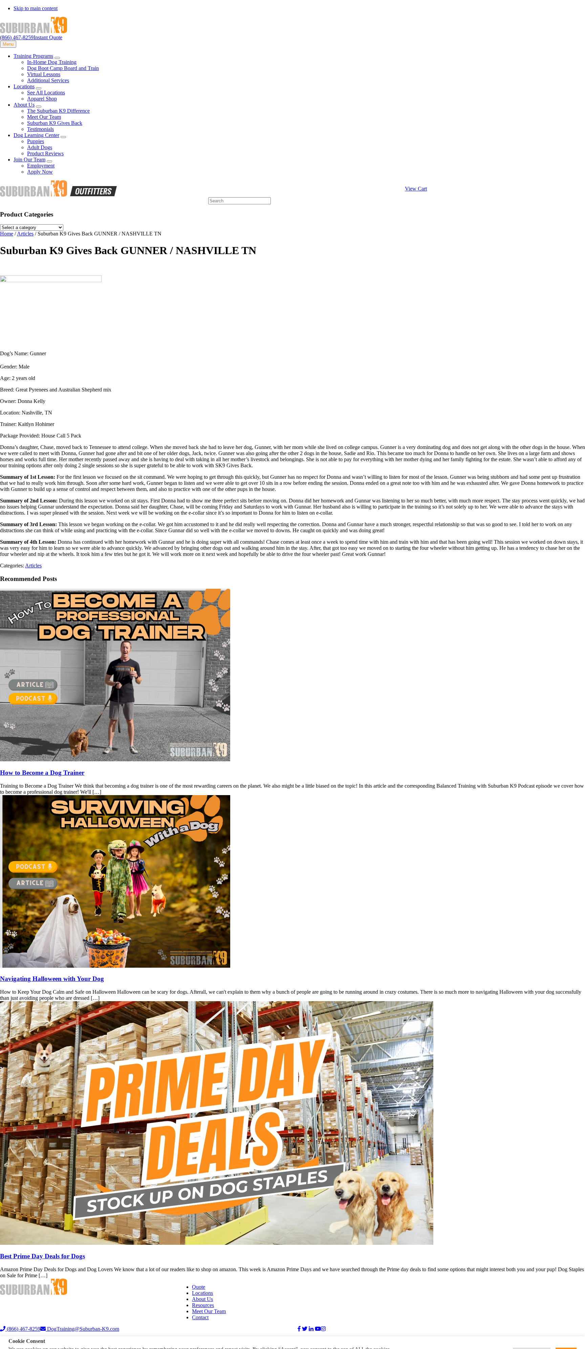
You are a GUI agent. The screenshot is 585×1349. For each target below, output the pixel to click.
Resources (203, 1305)
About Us (202, 1299)
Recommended (83, 1340)
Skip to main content (36, 8)
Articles (33, 565)
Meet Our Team (209, 1311)
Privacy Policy (15, 1340)
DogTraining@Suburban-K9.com (82, 1329)
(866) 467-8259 (17, 37)
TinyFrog (221, 1340)
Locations (202, 1293)
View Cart (416, 189)
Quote (198, 1287)
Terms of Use (49, 1340)
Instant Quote (48, 37)
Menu (8, 44)
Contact (200, 1317)
